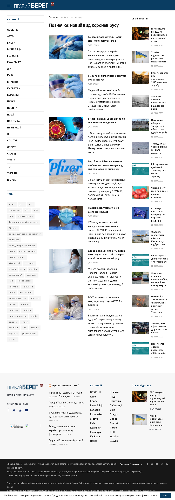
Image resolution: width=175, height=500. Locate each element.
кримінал (28, 287)
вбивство (14, 240)
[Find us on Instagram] (20, 410)
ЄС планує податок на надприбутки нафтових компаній (158, 214)
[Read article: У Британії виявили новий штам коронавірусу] (66, 86)
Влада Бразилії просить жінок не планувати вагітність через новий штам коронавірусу (106, 254)
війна (12, 251)
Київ (10, 75)
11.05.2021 (94, 173)
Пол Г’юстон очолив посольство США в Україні (158, 348)
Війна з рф (14, 49)
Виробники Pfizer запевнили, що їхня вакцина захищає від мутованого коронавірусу (105, 165)
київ (11, 281)
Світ (10, 134)
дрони (12, 269)
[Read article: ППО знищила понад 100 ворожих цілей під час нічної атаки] (140, 33)
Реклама (124, 464)
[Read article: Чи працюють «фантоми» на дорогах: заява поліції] (140, 328)
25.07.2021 (94, 84)
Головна (53, 17)
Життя (11, 69)
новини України (17, 298)
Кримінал (13, 82)
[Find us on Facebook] (8, 410)
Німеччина (15, 210)
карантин (32, 275)
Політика (13, 121)
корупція (13, 287)
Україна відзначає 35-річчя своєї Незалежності (158, 57)
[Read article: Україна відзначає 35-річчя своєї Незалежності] (140, 57)
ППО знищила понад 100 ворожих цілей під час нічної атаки (159, 35)
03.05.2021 (94, 216)
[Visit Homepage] (34, 5)
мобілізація (25, 293)
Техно (11, 160)
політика (13, 310)
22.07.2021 (94, 127)
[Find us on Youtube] (26, 410)
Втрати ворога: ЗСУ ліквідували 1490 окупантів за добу (159, 79)
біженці (13, 228)
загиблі (33, 269)
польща (25, 304)
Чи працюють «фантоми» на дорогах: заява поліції (159, 328)
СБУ (36, 210)
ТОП (9, 166)
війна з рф (15, 263)
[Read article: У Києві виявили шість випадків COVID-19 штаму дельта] (66, 129)
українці (13, 334)
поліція (27, 310)
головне (29, 263)
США (11, 216)
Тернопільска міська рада (23, 222)
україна (35, 328)
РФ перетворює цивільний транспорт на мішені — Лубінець (159, 170)
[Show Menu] (8, 5)
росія (34, 316)
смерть (13, 322)
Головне (12, 56)
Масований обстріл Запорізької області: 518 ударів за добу (159, 126)
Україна (12, 173)
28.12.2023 (94, 45)
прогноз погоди (18, 316)
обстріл (35, 298)
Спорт (11, 147)
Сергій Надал (25, 216)
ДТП (21, 205)
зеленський (15, 275)
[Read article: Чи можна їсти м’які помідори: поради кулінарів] (140, 192)
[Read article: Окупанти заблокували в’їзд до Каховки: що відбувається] (140, 236)
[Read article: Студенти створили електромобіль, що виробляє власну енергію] (140, 278)
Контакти (137, 464)
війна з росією (17, 257)
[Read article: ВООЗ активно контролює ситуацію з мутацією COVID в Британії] (66, 307)
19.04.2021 (94, 263)
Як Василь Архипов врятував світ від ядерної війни (158, 102)
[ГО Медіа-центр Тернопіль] (16, 426)
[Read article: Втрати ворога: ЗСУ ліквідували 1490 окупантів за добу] (140, 77)
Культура (13, 88)
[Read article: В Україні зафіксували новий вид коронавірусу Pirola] (66, 47)
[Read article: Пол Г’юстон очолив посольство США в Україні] (140, 348)
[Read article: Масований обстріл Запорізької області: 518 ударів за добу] (140, 125)
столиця (13, 328)
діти (22, 269)
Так (165, 495)
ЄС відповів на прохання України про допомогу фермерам (62, 430)
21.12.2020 (94, 309)
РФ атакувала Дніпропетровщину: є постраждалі (161, 258)
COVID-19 (12, 29)
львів (12, 293)
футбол (13, 339)
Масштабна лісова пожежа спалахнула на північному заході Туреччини (159, 304)
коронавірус (25, 281)
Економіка (14, 62)
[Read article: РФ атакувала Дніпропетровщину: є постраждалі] (140, 260)
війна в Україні (27, 251)
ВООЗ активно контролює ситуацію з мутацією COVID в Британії (105, 301)
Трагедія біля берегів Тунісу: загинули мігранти (159, 148)
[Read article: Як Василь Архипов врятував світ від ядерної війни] (140, 101)
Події (10, 114)
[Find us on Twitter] (13, 410)
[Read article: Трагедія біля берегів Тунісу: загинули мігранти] (140, 148)
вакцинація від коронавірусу (25, 234)
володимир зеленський (22, 246)
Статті (11, 153)
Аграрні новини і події (65, 385)
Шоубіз (12, 179)
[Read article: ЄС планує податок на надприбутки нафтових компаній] (140, 213)
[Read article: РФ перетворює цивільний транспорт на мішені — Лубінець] (140, 169)
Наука (11, 101)
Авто (10, 36)
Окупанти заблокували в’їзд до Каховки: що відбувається (158, 238)
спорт (24, 322)
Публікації (14, 127)
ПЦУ (27, 210)
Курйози (13, 95)
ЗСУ (31, 205)
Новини (12, 108)
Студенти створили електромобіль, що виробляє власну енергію (159, 279)
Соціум (12, 140)
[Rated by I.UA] (32, 426)
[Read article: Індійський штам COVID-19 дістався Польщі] (66, 218)
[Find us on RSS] (167, 464)
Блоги (11, 42)
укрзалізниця (29, 334)
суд (24, 328)
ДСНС (12, 205)
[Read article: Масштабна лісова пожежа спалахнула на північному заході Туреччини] (140, 301)
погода (13, 304)
